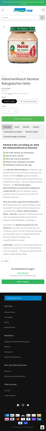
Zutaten (16, 127)
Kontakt (7, 390)
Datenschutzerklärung (12, 357)
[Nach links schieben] (18, 71)
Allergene (36, 127)
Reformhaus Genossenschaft (14, 376)
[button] (2, 9)
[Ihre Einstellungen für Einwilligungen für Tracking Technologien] (42, 427)
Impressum (8, 352)
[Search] (42, 17)
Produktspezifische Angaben (13, 132)
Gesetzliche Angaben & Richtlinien (15, 136)
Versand (10, 93)
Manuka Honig (9, 312)
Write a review (23, 282)
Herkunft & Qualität (32, 132)
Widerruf (7, 347)
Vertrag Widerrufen (14, 298)
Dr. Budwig (8, 317)
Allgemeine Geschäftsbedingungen (17, 342)
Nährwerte (26, 127)
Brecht (6, 322)
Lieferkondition (10, 396)
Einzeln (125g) (9, 101)
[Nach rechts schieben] (27, 71)
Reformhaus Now (20, 427)
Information (7, 127)
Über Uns (7, 371)
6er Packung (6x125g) (28, 101)
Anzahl (4, 106)
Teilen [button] (6, 261)
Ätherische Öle (9, 327)
